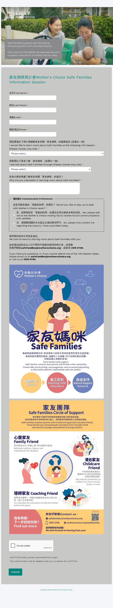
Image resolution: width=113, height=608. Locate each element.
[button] (77, 247)
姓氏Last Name (17, 105)
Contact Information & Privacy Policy (56, 590)
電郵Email (14, 117)
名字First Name (18, 93)
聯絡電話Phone (17, 129)
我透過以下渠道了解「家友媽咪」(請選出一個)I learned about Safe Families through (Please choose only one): (45, 163)
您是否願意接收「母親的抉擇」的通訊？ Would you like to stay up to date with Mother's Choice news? (53, 206)
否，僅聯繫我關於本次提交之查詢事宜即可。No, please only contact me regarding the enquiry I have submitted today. (55, 224)
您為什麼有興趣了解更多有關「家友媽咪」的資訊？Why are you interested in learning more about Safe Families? (44, 178)
